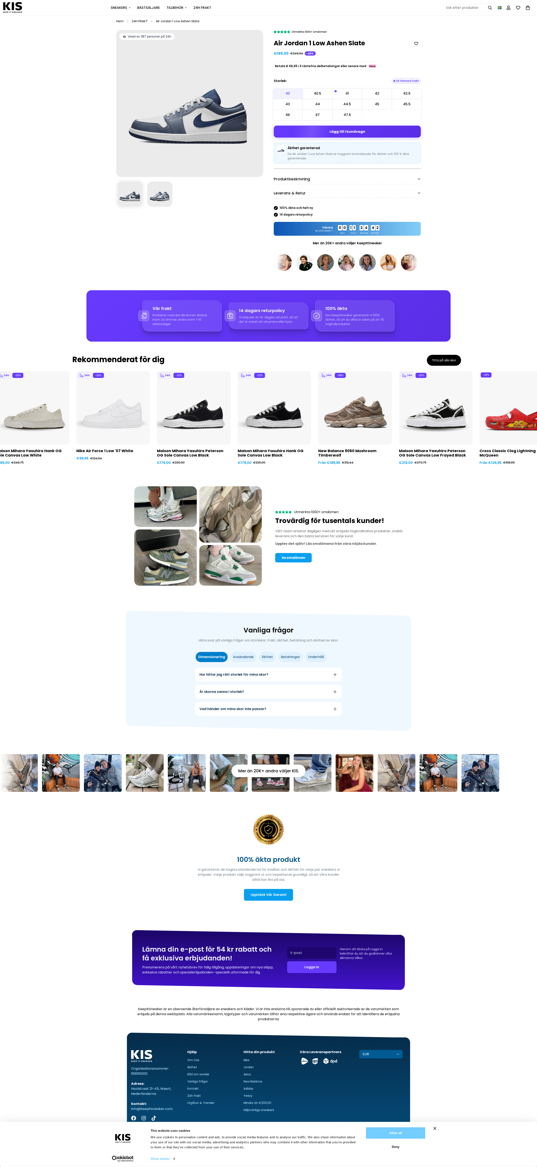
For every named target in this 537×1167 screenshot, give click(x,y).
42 (377, 93)
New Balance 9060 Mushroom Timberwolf (347, 453)
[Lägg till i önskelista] (416, 43)
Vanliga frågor (197, 1081)
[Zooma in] (254, 39)
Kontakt (193, 1088)
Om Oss (193, 1060)
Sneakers (119, 7)
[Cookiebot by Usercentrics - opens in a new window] (122, 1159)
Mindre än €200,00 (257, 1103)
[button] (500, 8)
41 (347, 93)
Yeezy (248, 1096)
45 (377, 104)
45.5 (407, 104)
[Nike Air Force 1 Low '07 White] (113, 408)
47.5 (347, 114)
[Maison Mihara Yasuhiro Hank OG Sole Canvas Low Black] (274, 408)
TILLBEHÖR (175, 7)
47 (317, 114)
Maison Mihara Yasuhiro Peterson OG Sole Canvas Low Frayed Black (432, 453)
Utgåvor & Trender (200, 1103)
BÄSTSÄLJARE (148, 7)
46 (287, 114)
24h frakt (194, 1096)
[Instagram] (143, 1118)
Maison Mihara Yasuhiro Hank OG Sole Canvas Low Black (271, 453)
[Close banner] (434, 1128)
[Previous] (55, 403)
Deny (395, 1146)
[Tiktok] (153, 1118)
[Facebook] (133, 1118)
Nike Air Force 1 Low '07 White (104, 451)
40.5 (317, 93)
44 (317, 104)
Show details (160, 1158)
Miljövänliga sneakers (259, 1110)
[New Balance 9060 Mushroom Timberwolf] (355, 408)
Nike (246, 1060)
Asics (247, 1074)
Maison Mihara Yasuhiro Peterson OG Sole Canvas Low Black (190, 453)
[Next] (482, 403)
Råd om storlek (198, 1074)
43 (287, 104)
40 (287, 93)
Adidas (248, 1088)
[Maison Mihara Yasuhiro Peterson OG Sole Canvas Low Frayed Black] (435, 408)
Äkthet (192, 1067)
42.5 (407, 93)
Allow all (395, 1133)
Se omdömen (293, 557)
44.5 (347, 104)
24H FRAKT (202, 7)
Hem (120, 21)
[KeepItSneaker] (12, 8)
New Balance (253, 1081)
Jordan (249, 1067)
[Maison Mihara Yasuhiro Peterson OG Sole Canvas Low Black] (193, 408)
